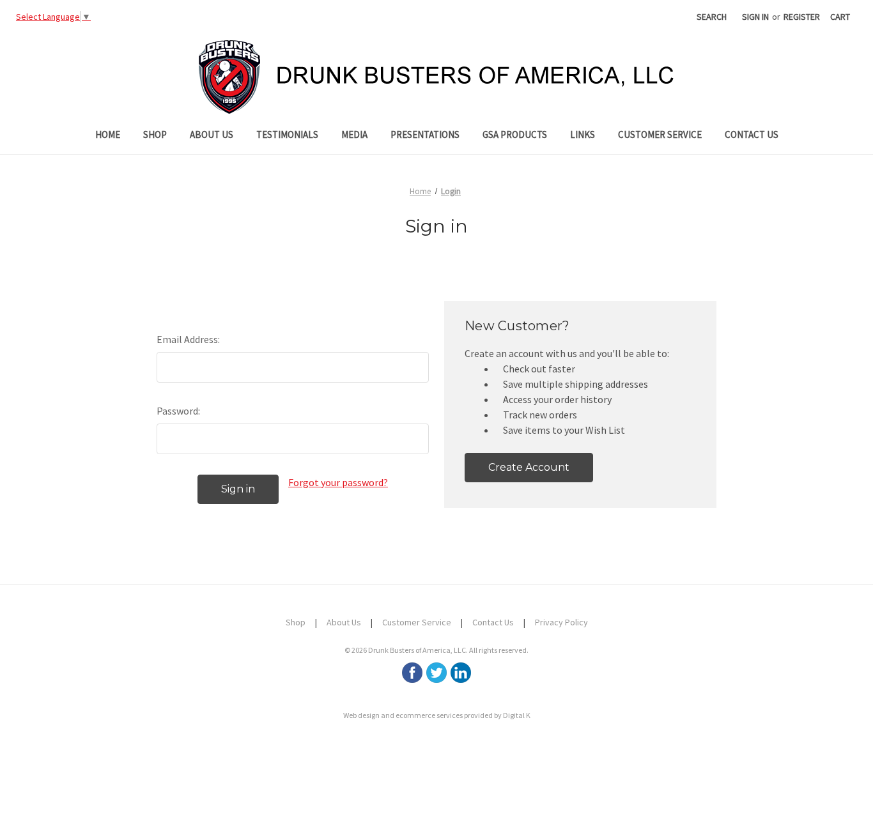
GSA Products (515, 134)
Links (582, 134)
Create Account (528, 467)
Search (712, 16)
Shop (155, 134)
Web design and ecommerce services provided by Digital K (436, 715)
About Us (211, 134)
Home (107, 134)
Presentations (425, 134)
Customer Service (660, 134)
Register (802, 16)
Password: (178, 410)
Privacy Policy (561, 622)
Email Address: (188, 339)
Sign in (755, 16)
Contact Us (751, 134)
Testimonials (287, 134)
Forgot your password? (338, 482)
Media (354, 134)
